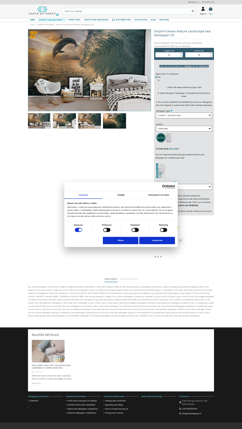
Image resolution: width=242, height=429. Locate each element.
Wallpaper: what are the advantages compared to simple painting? (51, 366)
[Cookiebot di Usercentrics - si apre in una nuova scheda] (164, 187)
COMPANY (34, 401)
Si (158, 80)
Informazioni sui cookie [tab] (158, 195)
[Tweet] (158, 257)
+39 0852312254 (189, 409)
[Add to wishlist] (181, 240)
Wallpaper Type (163, 111)
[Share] (155, 257)
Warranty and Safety (114, 405)
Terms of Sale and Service (116, 409)
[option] (52, 364)
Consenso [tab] (83, 195)
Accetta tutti (157, 240)
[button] (52, 20)
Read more (36, 383)
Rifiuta (121, 240)
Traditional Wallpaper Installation (82, 409)
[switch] (106, 230)
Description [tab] (110, 279)
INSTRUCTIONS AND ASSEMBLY (81, 405)
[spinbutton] (169, 54)
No (159, 77)
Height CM (169, 51)
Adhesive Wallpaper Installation (81, 413)
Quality (159, 124)
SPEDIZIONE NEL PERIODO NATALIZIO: (183, 196)
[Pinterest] (161, 257)
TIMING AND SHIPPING (115, 401)
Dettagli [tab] (121, 195)
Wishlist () (209, 2)
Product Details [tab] (129, 279)
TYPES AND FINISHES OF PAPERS (82, 401)
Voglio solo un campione (166, 74)
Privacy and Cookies (114, 413)
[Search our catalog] (193, 11)
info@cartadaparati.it (191, 413)
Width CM (199, 51)
